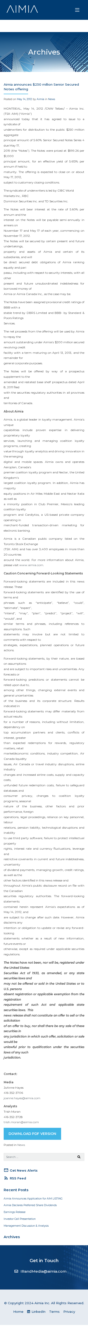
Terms (54, 1311)
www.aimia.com (31, 565)
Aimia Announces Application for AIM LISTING (33, 1198)
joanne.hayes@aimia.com (22, 1098)
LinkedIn (38, 1311)
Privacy (69, 1311)
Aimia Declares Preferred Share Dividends (30, 1205)
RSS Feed (15, 1178)
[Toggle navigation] (77, 9)
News (51, 99)
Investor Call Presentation (20, 1219)
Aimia (40, 99)
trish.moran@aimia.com (21, 1122)
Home (18, 1311)
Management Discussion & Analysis (26, 1225)
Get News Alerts (21, 1170)
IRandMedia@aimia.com (43, 1271)
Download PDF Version (32, 1133)
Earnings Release (14, 1212)
